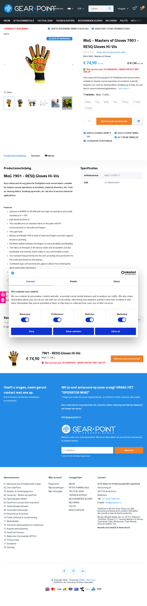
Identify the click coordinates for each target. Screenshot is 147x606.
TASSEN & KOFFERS (65, 21)
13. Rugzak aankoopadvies (16, 529)
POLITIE (124, 21)
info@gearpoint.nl (71, 417)
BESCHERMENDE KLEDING (90, 21)
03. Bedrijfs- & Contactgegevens (18, 491)
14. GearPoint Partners (14, 532)
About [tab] (116, 281)
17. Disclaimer (10, 543)
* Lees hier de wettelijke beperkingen (75, 456)
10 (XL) (125, 102)
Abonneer (129, 450)
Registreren (54, 484)
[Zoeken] (110, 8)
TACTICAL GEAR (45, 21)
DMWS (82, 580)
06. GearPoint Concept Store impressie (21, 502)
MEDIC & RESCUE (139, 21)
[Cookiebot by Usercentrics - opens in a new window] (123, 273)
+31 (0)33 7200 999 (110, 499)
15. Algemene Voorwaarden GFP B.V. (20, 536)
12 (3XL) (88, 108)
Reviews (35, 155)
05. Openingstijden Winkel (15, 499)
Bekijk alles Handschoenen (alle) (111, 52)
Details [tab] (73, 281)
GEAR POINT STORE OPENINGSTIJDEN (112, 29)
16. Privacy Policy (11, 540)
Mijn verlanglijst (55, 491)
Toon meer (123, 88)
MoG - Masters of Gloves (100, 56)
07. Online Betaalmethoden (16, 506)
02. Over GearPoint (12, 487)
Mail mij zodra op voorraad (114, 121)
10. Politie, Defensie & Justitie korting (20, 517)
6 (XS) (87, 102)
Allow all (115, 331)
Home (6, 34)
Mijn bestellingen (56, 487)
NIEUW (7, 21)
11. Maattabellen (11, 521)
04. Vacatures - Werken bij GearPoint (20, 495)
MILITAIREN (111, 21)
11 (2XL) (137, 102)
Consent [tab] (30, 281)
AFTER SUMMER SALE (23, 21)
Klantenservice (56, 8)
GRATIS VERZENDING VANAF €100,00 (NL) (70, 29)
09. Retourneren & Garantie (16, 514)
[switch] (57, 320)
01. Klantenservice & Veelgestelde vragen (22, 484)
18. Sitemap (9, 547)
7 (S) (97, 102)
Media (50, 155)
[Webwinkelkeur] (73, 596)
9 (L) (115, 102)
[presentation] (5, 65)
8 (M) (106, 102)
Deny (31, 331)
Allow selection (73, 331)
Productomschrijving (15, 155)
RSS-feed (90, 580)
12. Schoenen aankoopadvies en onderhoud (23, 525)
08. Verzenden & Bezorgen (16, 510)
